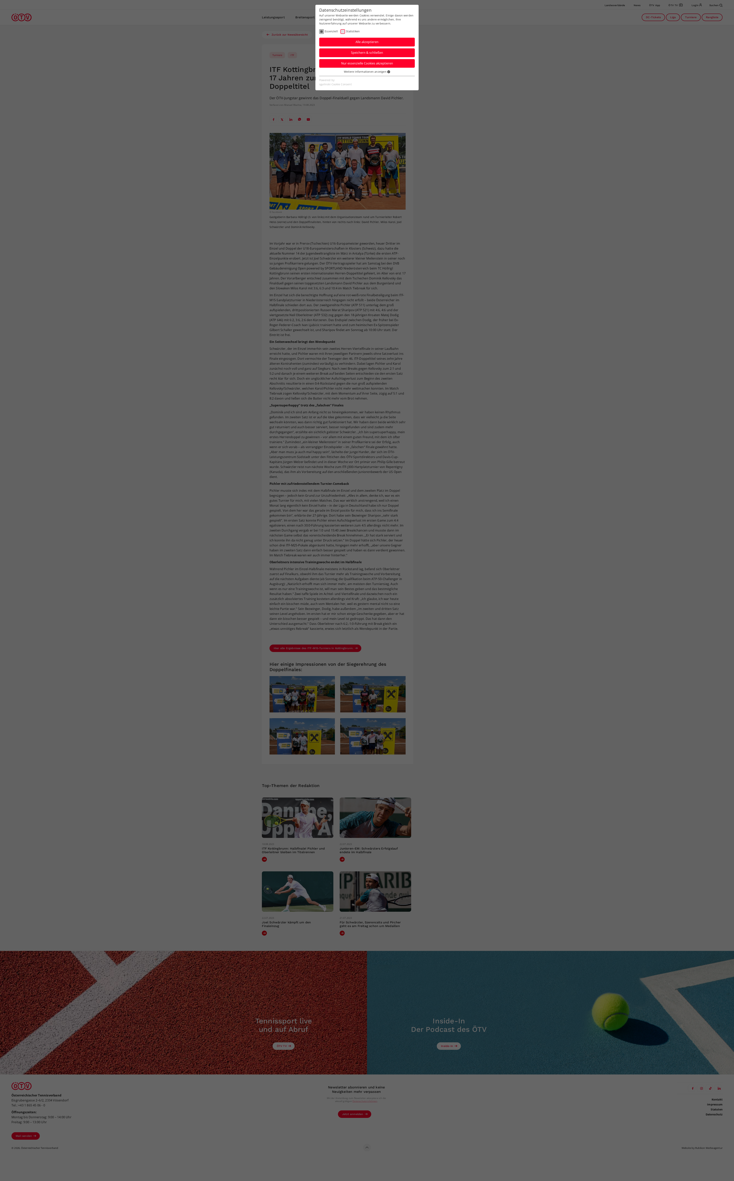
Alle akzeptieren (367, 42)
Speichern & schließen (367, 52)
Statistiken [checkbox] (353, 31)
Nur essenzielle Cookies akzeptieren (367, 63)
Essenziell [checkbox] (331, 31)
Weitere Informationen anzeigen (365, 71)
